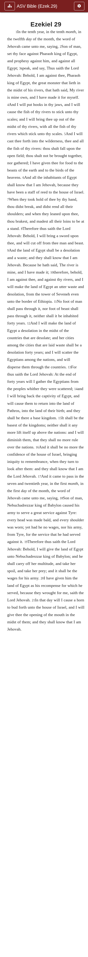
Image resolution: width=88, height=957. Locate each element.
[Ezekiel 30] (83, 478)
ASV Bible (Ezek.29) (37, 6)
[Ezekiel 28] (5, 478)
